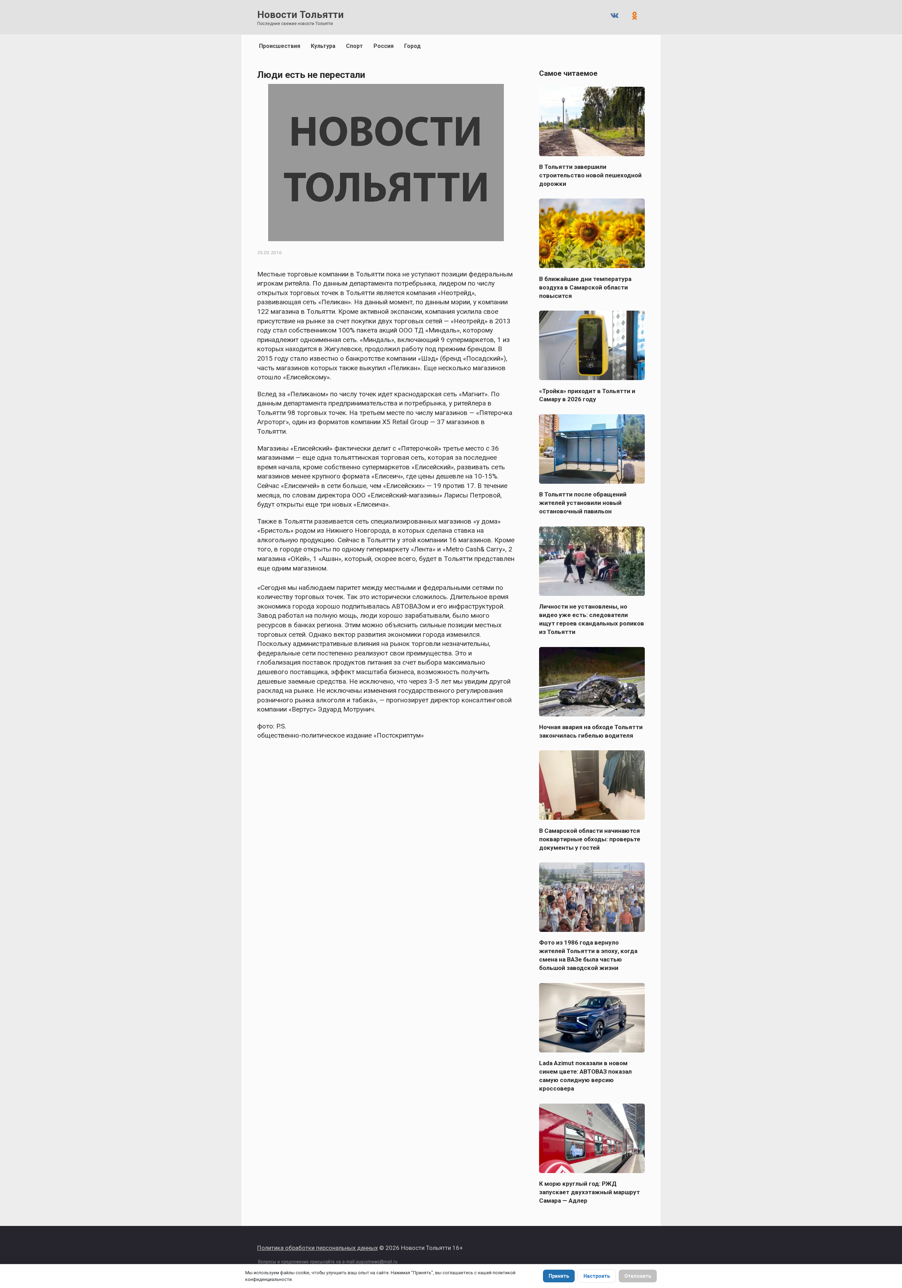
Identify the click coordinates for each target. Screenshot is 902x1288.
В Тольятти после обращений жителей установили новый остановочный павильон (582, 503)
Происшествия (279, 46)
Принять (559, 1276)
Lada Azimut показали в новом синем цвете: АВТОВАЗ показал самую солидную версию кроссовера (585, 1076)
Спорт (354, 46)
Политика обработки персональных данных (317, 1247)
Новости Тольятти (300, 14)
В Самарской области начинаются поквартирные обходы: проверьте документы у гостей (589, 839)
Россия (383, 46)
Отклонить (637, 1276)
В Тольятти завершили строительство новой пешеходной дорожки (590, 175)
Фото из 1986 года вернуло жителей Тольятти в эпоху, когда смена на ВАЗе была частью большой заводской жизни (588, 955)
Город (412, 46)
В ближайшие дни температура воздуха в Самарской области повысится (585, 287)
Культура (323, 46)
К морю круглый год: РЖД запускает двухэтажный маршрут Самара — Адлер (589, 1192)
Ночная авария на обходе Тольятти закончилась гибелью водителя (591, 731)
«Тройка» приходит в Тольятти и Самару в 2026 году (587, 395)
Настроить (596, 1276)
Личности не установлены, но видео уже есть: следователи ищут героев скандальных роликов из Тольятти (591, 619)
